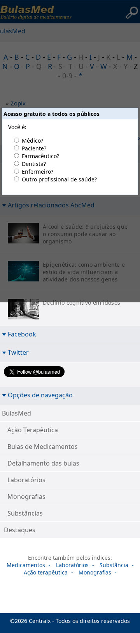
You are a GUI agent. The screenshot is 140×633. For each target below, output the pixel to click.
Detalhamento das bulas (43, 463)
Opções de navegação (40, 395)
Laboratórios (26, 480)
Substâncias (25, 513)
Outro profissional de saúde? (59, 179)
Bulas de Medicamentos (42, 446)
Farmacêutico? (40, 156)
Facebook (22, 334)
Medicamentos (26, 565)
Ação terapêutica (46, 572)
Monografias (26, 496)
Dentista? (34, 163)
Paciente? (34, 148)
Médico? (32, 140)
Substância (114, 565)
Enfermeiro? (37, 171)
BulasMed (16, 413)
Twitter (18, 352)
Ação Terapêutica (32, 430)
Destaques (19, 530)
